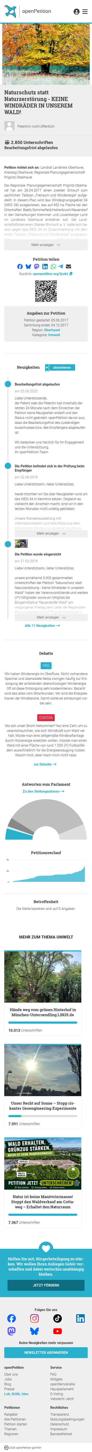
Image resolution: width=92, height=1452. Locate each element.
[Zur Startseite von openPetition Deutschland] (28, 11)
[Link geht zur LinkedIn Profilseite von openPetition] (80, 1318)
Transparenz (59, 1414)
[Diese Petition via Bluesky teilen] (29, 266)
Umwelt (54, 335)
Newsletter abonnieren (46, 1353)
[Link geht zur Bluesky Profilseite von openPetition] (34, 1331)
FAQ (53, 1374)
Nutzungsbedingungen (67, 1419)
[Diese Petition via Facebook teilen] (20, 266)
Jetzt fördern (46, 1285)
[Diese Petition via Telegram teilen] (61, 266)
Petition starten (15, 1424)
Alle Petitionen (15, 1419)
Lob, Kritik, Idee (16, 1394)
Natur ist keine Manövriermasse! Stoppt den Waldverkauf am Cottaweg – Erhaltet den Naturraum (42, 1201)
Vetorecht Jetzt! (62, 1399)
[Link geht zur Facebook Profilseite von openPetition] (11, 1318)
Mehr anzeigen (43, 245)
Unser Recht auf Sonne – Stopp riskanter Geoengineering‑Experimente (42, 1106)
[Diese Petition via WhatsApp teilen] (54, 266)
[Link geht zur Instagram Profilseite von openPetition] (34, 1318)
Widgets (56, 1379)
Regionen (11, 1434)
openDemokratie (62, 1384)
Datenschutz (59, 1424)
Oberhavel (52, 330)
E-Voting (56, 1394)
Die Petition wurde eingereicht (38, 554)
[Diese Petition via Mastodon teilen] (37, 266)
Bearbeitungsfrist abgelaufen (37, 384)
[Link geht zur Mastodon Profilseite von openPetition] (11, 1331)
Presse (9, 1389)
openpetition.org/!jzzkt (51, 274)
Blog (7, 1384)
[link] (85, 12)
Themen (10, 1429)
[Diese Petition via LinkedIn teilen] (45, 266)
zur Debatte (43, 764)
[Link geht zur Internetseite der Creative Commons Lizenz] (6, 1447)
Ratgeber (11, 1414)
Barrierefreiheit (61, 1434)
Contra (46, 718)
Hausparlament (62, 1389)
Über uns (11, 1374)
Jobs (8, 1379)
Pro (46, 666)
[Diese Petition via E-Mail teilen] (68, 266)
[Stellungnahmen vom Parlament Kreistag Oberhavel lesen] (46, 821)
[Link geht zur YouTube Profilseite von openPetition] (57, 1331)
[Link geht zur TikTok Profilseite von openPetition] (57, 1318)
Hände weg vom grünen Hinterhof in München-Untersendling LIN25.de (43, 1012)
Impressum (58, 1429)
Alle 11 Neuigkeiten (40, 626)
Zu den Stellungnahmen (41, 791)
